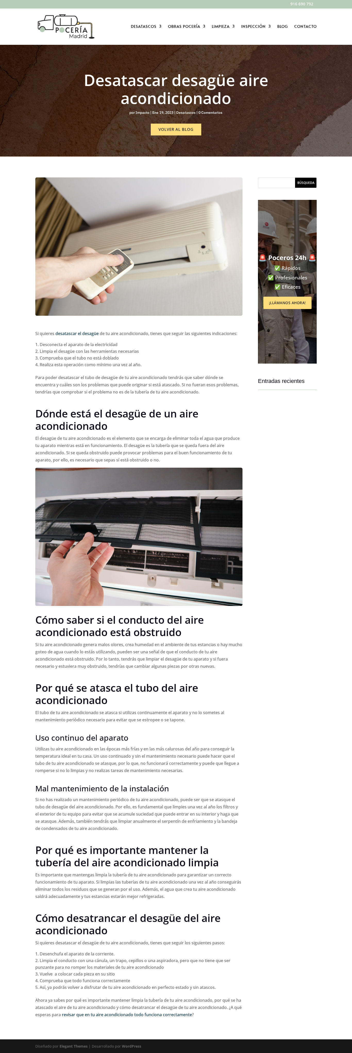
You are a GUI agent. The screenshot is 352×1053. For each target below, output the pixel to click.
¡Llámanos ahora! (287, 302)
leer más (270, 480)
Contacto (305, 26)
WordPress (131, 1046)
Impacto (142, 112)
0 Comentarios (210, 112)
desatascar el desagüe (77, 333)
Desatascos (143, 26)
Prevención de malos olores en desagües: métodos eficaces (284, 464)
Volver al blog (176, 129)
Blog (282, 26)
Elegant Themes (74, 1046)
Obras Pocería (184, 26)
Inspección (253, 26)
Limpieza (221, 26)
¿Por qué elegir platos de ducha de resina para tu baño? (285, 568)
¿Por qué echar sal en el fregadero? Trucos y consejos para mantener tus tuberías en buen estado (286, 680)
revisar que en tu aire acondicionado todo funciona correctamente (126, 1014)
